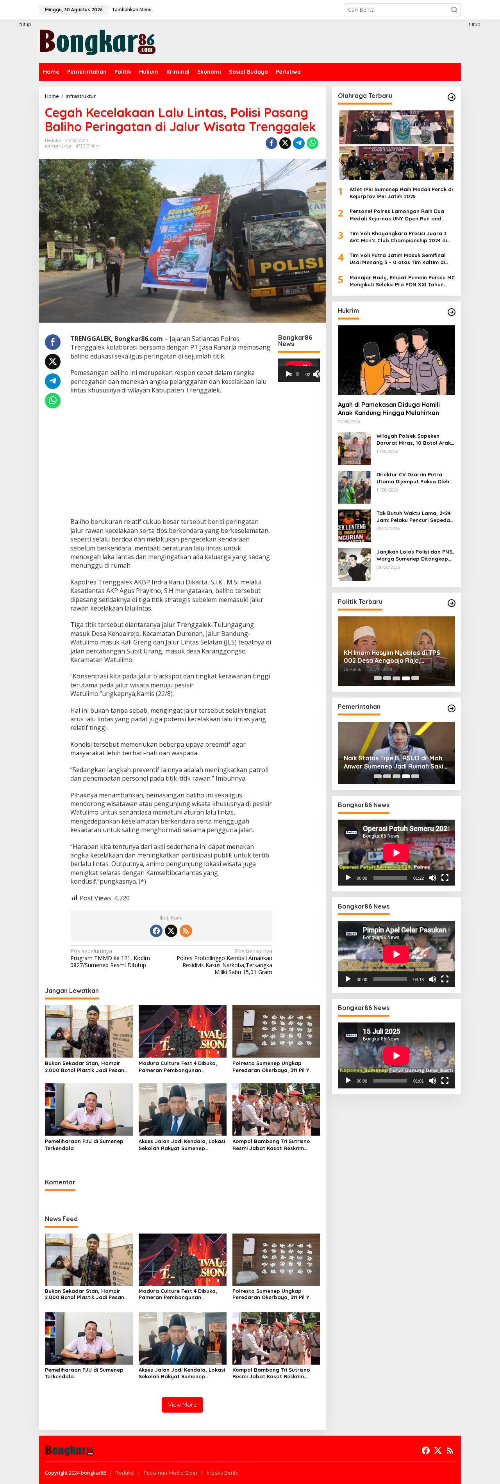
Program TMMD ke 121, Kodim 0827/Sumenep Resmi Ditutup (110, 958)
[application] (299, 370)
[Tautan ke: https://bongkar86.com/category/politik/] (451, 603)
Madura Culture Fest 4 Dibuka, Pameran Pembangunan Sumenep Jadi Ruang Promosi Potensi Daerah (178, 1067)
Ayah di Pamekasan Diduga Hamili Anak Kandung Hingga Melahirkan (389, 409)
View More (182, 1404)
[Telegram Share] (299, 143)
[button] (454, 9)
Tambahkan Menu (132, 9)
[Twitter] (171, 931)
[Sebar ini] (271, 143)
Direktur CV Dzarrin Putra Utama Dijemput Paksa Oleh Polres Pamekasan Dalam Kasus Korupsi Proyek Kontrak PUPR (416, 478)
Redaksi (124, 1473)
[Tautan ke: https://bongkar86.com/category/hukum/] (451, 312)
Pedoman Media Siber (171, 1473)
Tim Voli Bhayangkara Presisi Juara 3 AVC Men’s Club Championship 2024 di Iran (398, 237)
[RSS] (186, 931)
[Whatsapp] (312, 143)
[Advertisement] (171, 456)
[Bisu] (432, 878)
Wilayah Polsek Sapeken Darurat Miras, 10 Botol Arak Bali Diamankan (414, 439)
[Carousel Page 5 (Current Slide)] (415, 678)
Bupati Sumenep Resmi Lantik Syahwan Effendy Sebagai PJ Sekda (389, 762)
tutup (25, 24)
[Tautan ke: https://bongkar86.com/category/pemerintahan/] (451, 708)
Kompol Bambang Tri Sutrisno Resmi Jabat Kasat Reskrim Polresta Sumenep (271, 1145)
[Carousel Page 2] (387, 678)
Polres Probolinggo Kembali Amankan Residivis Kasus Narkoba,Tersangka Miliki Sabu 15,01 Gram (224, 962)
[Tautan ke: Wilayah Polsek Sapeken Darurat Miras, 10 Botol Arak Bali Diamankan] (354, 448)
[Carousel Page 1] (378, 678)
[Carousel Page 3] (396, 678)
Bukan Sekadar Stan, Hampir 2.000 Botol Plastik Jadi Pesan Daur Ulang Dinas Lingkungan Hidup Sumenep (84, 1067)
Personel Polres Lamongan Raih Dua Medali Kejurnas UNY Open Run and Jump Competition (397, 215)
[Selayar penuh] (319, 374)
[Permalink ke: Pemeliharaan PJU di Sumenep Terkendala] (89, 1108)
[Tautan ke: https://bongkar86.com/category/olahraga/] (451, 97)
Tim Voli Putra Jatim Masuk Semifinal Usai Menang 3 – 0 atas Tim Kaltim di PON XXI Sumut (398, 259)
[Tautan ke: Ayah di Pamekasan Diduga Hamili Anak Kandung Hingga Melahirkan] (396, 360)
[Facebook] (156, 931)
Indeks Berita (223, 1473)
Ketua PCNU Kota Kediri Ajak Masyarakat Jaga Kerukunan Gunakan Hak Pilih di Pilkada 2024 (394, 657)
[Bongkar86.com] (97, 40)
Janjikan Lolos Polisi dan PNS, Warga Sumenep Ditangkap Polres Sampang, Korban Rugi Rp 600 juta (416, 555)
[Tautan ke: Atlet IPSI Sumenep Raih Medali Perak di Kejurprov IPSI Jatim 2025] (396, 145)
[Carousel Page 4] (406, 678)
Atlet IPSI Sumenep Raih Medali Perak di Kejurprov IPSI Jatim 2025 (401, 192)
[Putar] (288, 374)
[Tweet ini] (285, 143)
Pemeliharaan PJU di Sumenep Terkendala (84, 1144)
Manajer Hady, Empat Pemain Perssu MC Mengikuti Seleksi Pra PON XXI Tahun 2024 (402, 281)
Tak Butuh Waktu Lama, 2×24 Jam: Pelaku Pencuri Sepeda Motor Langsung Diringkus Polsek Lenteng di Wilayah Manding (413, 517)
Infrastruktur (58, 146)
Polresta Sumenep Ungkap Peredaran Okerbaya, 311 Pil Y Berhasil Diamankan (270, 1067)
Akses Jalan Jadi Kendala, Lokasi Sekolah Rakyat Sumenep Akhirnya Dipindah (182, 1145)
